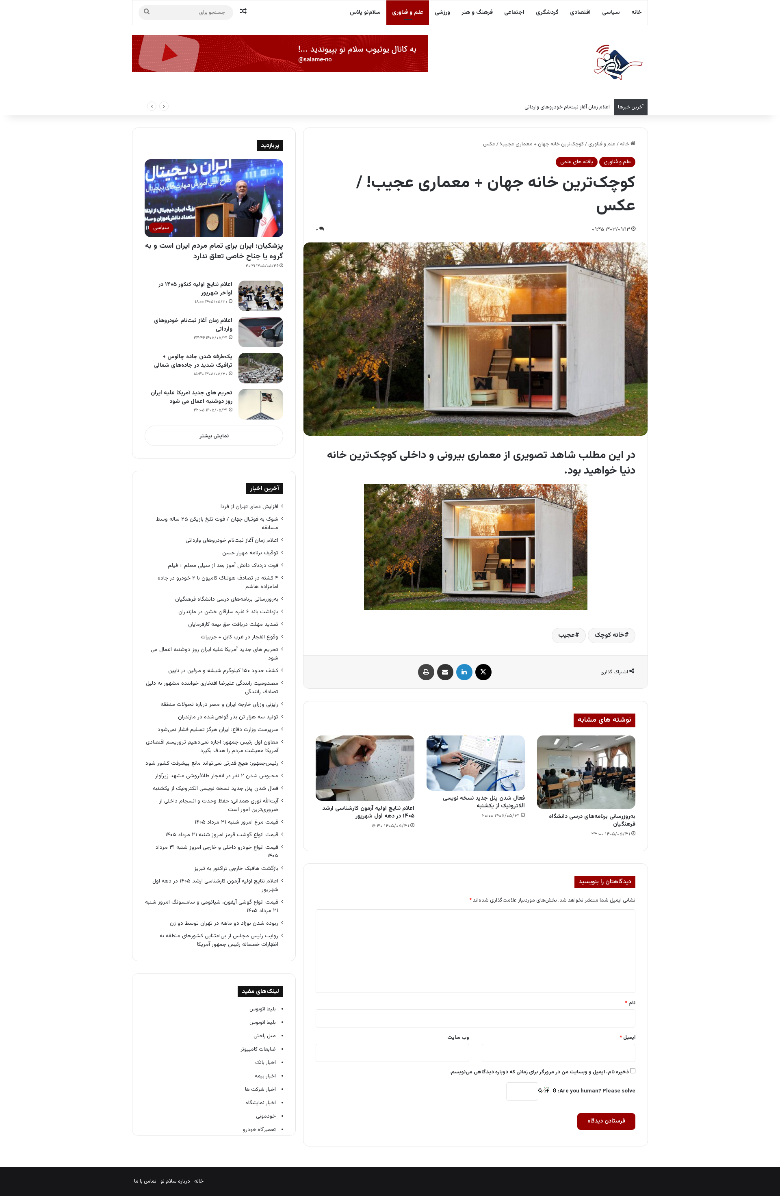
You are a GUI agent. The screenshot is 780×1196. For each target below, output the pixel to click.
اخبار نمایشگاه (260, 1103)
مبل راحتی (265, 1036)
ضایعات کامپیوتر (258, 1049)
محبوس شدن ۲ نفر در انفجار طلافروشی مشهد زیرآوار (216, 776)
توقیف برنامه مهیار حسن (250, 553)
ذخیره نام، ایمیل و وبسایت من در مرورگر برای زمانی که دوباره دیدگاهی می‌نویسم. (539, 1072)
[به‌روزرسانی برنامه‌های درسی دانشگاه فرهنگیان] (586, 772)
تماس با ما (145, 1181)
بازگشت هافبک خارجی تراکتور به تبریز (236, 868)
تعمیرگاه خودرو (259, 1130)
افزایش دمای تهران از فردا (249, 506)
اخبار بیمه (265, 1076)
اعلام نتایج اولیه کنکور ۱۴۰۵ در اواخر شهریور (195, 289)
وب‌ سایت (458, 1038)
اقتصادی (580, 12)
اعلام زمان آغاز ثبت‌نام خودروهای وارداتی (567, 107)
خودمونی (266, 1116)
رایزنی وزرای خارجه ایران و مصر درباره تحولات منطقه (219, 704)
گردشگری (547, 12)
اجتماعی (514, 12)
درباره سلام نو (175, 1181)
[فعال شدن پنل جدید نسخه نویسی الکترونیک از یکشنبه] (476, 763)
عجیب (566, 635)
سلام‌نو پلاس (365, 12)
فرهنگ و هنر (477, 12)
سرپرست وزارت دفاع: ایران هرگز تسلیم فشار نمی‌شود (218, 729)
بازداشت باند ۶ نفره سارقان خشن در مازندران (228, 612)
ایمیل (627, 1038)
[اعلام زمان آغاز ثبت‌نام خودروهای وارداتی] (260, 332)
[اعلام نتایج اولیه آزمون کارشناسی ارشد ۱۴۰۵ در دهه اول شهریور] (365, 768)
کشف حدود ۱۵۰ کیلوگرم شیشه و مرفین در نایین (223, 670)
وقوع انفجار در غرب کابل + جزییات (239, 637)
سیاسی (611, 12)
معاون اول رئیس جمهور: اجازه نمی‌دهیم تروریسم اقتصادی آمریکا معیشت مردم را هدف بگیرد (212, 746)
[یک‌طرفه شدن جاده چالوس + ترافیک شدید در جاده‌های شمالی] (260, 368)
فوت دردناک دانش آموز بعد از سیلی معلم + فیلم (223, 565)
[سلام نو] (617, 63)
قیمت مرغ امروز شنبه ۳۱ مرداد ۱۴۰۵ (236, 822)
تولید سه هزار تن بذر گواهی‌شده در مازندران (228, 717)
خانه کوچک (609, 635)
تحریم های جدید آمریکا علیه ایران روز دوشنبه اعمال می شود (191, 397)
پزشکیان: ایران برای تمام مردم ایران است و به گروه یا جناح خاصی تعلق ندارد (214, 251)
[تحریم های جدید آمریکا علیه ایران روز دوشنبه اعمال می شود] (260, 404)
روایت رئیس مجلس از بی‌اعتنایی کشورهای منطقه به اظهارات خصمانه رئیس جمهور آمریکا (219, 940)
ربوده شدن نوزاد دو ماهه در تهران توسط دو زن (224, 923)
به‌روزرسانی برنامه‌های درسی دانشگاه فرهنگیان (592, 820)
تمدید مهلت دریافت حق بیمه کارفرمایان (233, 624)
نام (630, 1003)
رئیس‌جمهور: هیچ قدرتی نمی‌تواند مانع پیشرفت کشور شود (211, 763)
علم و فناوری (407, 12)
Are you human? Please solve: (596, 1091)
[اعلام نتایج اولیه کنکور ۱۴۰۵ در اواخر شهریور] (260, 296)
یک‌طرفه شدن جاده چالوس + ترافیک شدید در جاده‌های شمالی (193, 361)
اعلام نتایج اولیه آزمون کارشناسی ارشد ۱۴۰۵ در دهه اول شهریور (368, 812)
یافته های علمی (576, 162)
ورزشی (442, 12)
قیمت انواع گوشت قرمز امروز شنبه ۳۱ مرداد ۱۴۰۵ (221, 834)
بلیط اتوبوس (262, 1009)
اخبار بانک (265, 1063)
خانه (636, 12)
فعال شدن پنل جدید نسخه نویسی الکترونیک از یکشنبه (484, 802)
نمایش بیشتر (214, 436)
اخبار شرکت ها (260, 1090)
